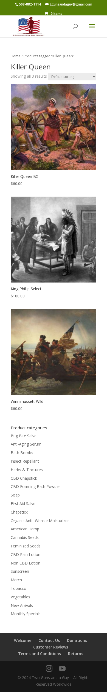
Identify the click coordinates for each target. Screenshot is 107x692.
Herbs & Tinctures (27, 469)
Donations (77, 640)
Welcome (22, 640)
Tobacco (18, 588)
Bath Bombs (22, 452)
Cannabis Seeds (25, 537)
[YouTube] (62, 668)
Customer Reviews (50, 647)
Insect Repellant (25, 461)
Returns (75, 653)
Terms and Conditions (39, 653)
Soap (15, 495)
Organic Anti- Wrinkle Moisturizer (40, 520)
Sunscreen (20, 571)
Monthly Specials (26, 613)
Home (16, 55)
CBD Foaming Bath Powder (35, 486)
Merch (16, 579)
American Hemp (25, 528)
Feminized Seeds (26, 546)
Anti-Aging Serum (26, 444)
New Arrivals (22, 605)
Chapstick (19, 512)
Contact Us (49, 640)
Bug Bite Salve (23, 435)
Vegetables (20, 596)
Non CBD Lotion (25, 563)
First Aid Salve (23, 503)
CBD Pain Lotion (25, 554)
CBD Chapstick (24, 478)
